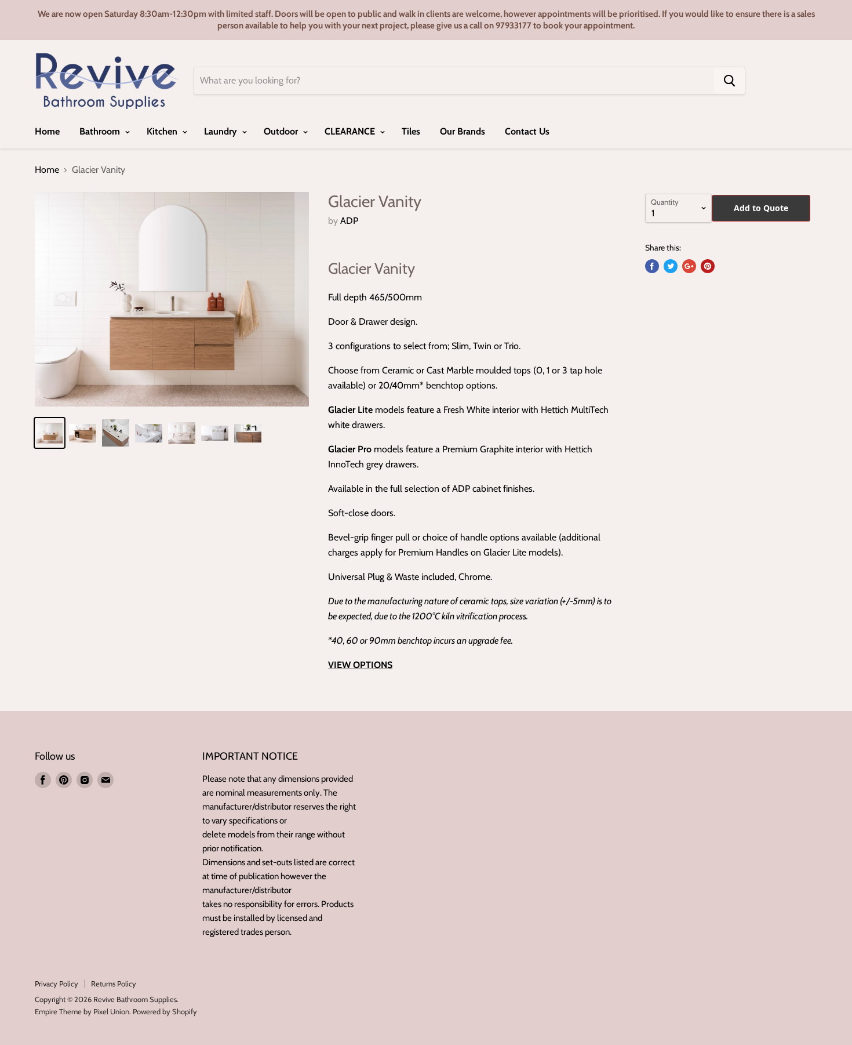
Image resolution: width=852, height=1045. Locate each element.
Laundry (221, 131)
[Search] (729, 80)
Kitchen (163, 131)
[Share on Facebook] (652, 266)
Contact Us (527, 131)
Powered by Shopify (165, 1011)
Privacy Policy (56, 983)
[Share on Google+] (689, 266)
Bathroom (100, 131)
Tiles (411, 131)
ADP (349, 220)
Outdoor (282, 131)
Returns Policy (113, 983)
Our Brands (462, 131)
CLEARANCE (351, 131)
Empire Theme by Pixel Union (82, 1011)
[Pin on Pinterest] (708, 266)
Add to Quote (761, 207)
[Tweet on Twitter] (671, 266)
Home (47, 131)
